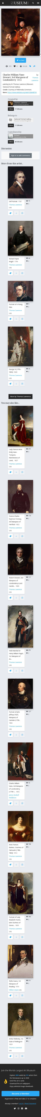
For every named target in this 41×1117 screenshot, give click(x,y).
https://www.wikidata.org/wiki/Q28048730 (22, 92)
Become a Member (20, 1093)
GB (10, 207)
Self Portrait (13, 201)
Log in (21, 1103)
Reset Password (30, 1103)
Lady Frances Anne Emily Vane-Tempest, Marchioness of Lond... (15, 454)
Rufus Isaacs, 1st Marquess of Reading (15, 984)
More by (20, 396)
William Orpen (14, 990)
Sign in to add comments (20, 155)
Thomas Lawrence (15, 205)
